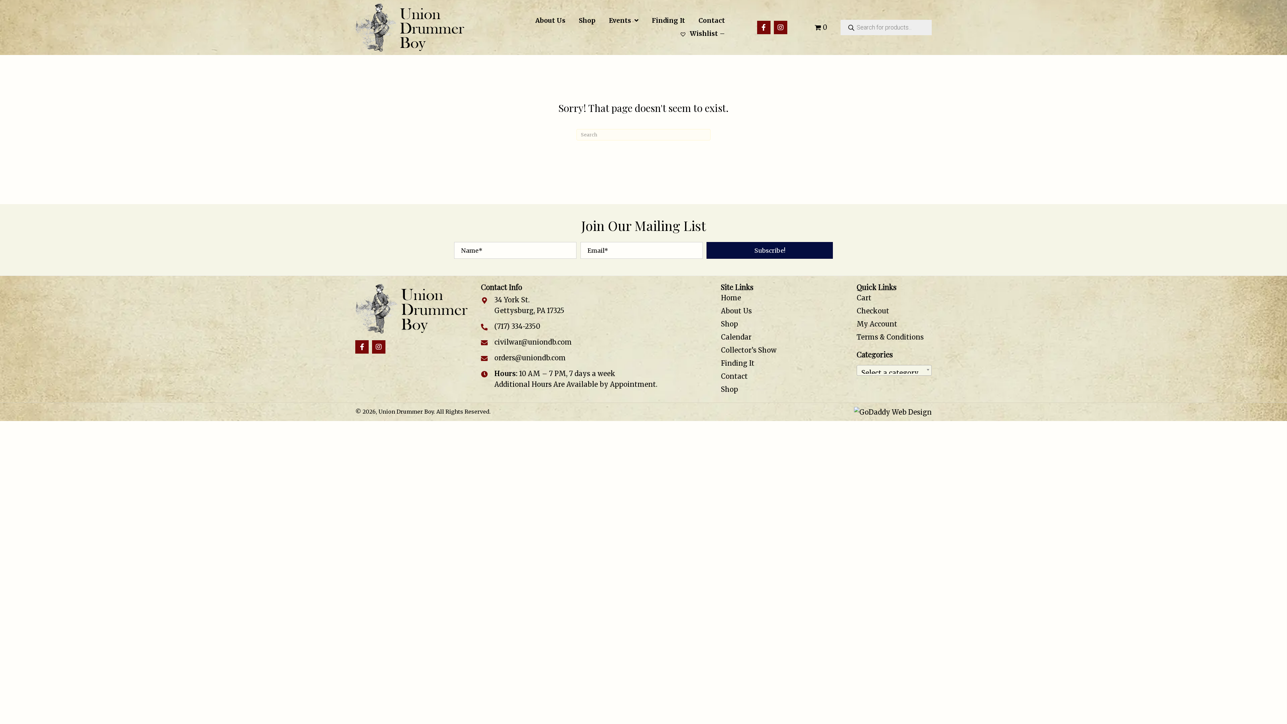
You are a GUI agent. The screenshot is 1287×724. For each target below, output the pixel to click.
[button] (764, 27)
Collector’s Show (749, 350)
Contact (734, 376)
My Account (877, 324)
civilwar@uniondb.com (533, 342)
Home (731, 298)
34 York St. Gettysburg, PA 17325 (529, 305)
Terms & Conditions (890, 337)
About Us (736, 311)
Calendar (736, 337)
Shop (729, 324)
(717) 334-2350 (517, 326)
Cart (864, 298)
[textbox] (894, 370)
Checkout (873, 311)
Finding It (737, 363)
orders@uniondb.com (530, 358)
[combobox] (894, 370)
